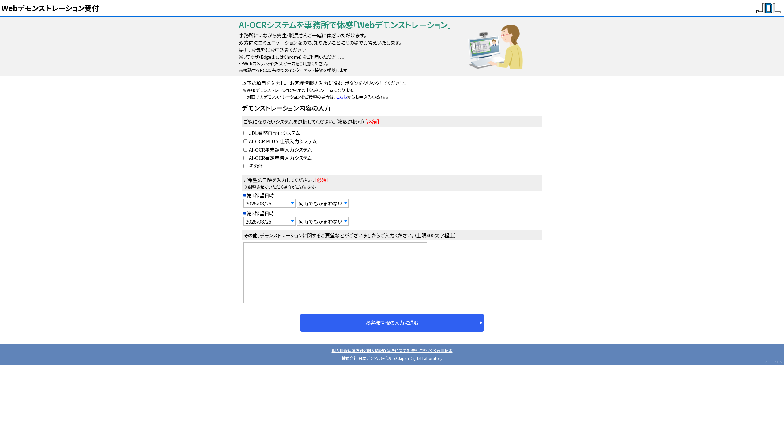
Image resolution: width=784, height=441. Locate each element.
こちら (341, 96)
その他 (256, 166)
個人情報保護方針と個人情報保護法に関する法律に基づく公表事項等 (392, 350)
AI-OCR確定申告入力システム (280, 157)
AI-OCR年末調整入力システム (280, 149)
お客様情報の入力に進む (392, 322)
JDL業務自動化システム (274, 133)
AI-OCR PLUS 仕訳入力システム (283, 141)
